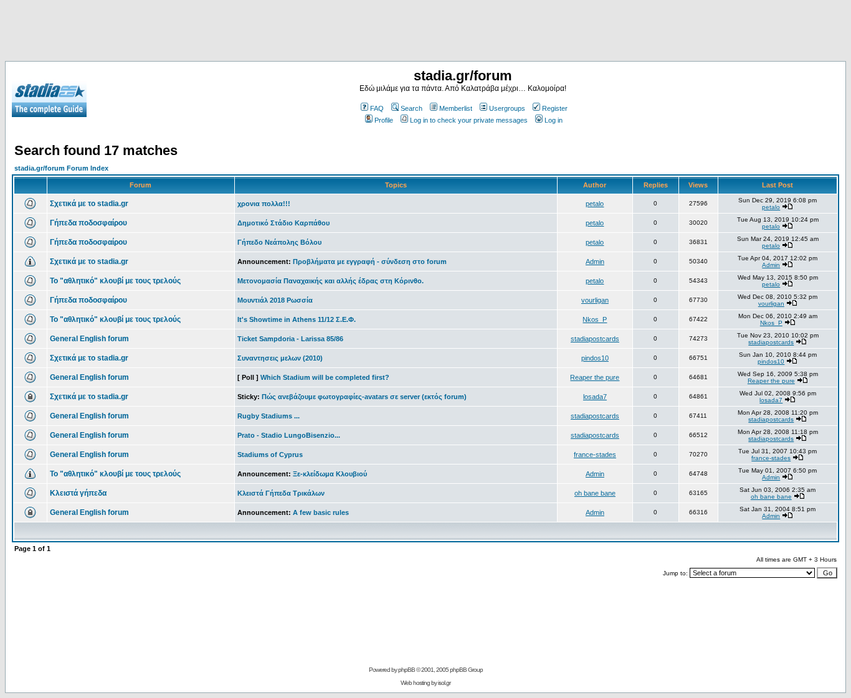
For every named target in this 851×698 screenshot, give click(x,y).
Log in (553, 120)
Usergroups (507, 108)
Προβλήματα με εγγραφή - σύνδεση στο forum (370, 261)
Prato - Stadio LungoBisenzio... (288, 435)
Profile (383, 120)
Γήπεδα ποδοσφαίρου (88, 223)
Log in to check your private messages (469, 120)
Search (411, 108)
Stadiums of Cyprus (270, 454)
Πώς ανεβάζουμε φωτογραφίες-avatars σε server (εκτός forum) (364, 396)
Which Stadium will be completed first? (324, 377)
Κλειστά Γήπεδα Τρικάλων (281, 493)
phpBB (406, 669)
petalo (595, 203)
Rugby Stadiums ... (268, 416)
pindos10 (595, 358)
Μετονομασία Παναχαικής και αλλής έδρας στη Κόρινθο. (330, 281)
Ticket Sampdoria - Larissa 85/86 (290, 338)
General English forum (89, 338)
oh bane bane (595, 493)
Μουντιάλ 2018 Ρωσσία (275, 300)
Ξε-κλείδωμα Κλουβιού (330, 474)
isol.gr (444, 682)
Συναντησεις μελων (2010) (280, 358)
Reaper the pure (594, 377)
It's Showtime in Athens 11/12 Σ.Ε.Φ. (296, 319)
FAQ (377, 108)
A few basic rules (321, 512)
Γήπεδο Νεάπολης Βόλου (279, 242)
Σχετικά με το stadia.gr (89, 203)
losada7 (595, 396)
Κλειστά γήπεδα (78, 493)
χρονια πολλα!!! (263, 203)
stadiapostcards (595, 338)
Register (555, 108)
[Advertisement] (425, 33)
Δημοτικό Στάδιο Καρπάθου (283, 223)
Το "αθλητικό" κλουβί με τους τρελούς (115, 280)
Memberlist (455, 108)
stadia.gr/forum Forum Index (61, 168)
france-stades (595, 454)
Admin (595, 261)
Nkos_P (594, 319)
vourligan (595, 300)
